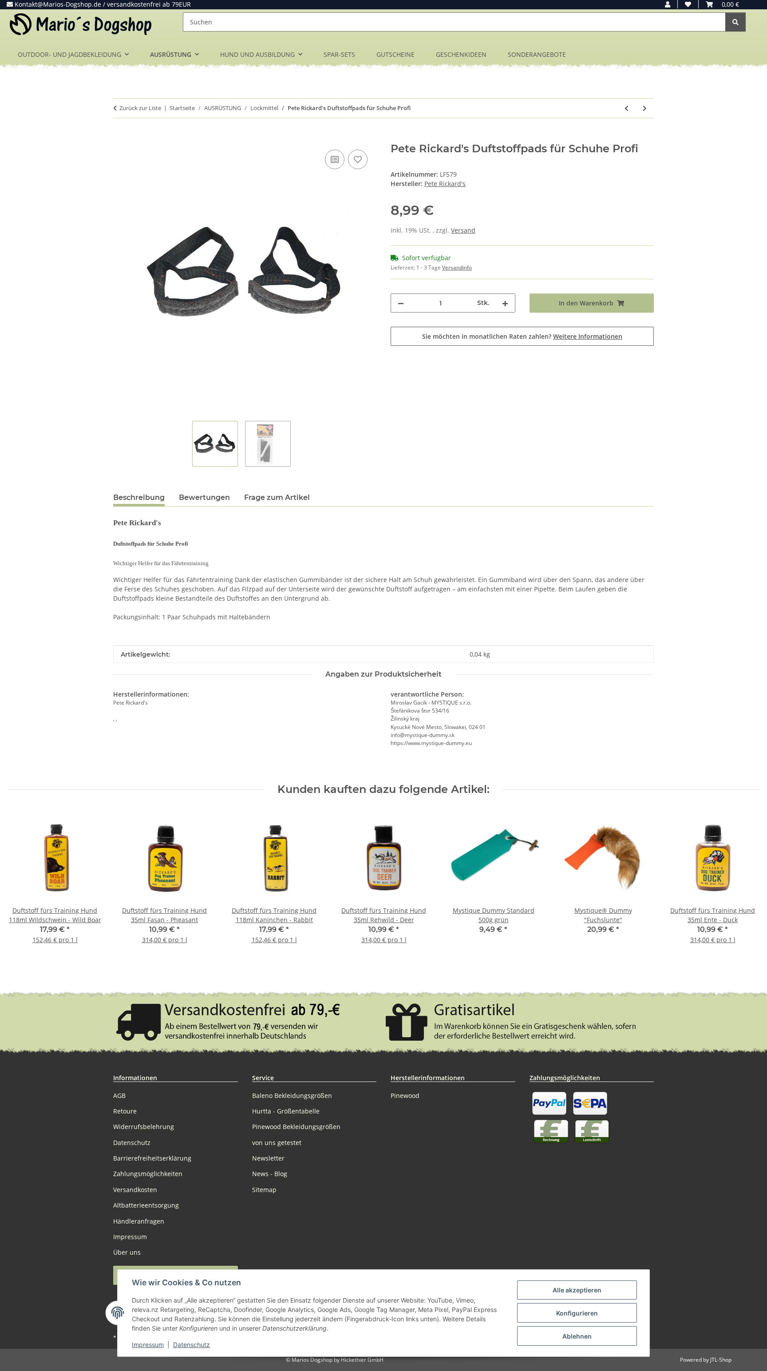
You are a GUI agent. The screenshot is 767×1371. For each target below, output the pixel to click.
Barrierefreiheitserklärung (152, 1158)
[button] (667, 4)
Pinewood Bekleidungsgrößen (296, 1126)
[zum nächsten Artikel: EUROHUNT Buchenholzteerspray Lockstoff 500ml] (645, 108)
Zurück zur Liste (140, 108)
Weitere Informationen (587, 336)
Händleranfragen (138, 1221)
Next (745, 883)
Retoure (125, 1111)
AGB (119, 1095)
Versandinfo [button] (457, 267)
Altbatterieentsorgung (146, 1205)
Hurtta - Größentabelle (286, 1111)
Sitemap (264, 1189)
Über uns (127, 1252)
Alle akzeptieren (577, 1290)
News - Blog (269, 1173)
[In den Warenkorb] (120, 138)
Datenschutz (191, 1344)
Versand (463, 230)
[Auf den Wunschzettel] (358, 159)
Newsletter (268, 1158)
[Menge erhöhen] (505, 303)
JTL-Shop (720, 1359)
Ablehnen (577, 1336)
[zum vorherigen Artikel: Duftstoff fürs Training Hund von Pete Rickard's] (626, 108)
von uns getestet (276, 1142)
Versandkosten (135, 1189)
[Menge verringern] (401, 303)
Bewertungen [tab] (204, 497)
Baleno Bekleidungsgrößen (292, 1095)
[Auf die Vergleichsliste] (334, 159)
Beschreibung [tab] (139, 497)
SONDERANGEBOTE (537, 54)
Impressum (148, 1344)
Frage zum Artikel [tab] (277, 497)
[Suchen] (735, 22)
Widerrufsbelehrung (143, 1126)
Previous (22, 883)
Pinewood (405, 1095)
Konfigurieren (577, 1313)
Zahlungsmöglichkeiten (147, 1173)
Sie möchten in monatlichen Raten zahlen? (522, 336)
